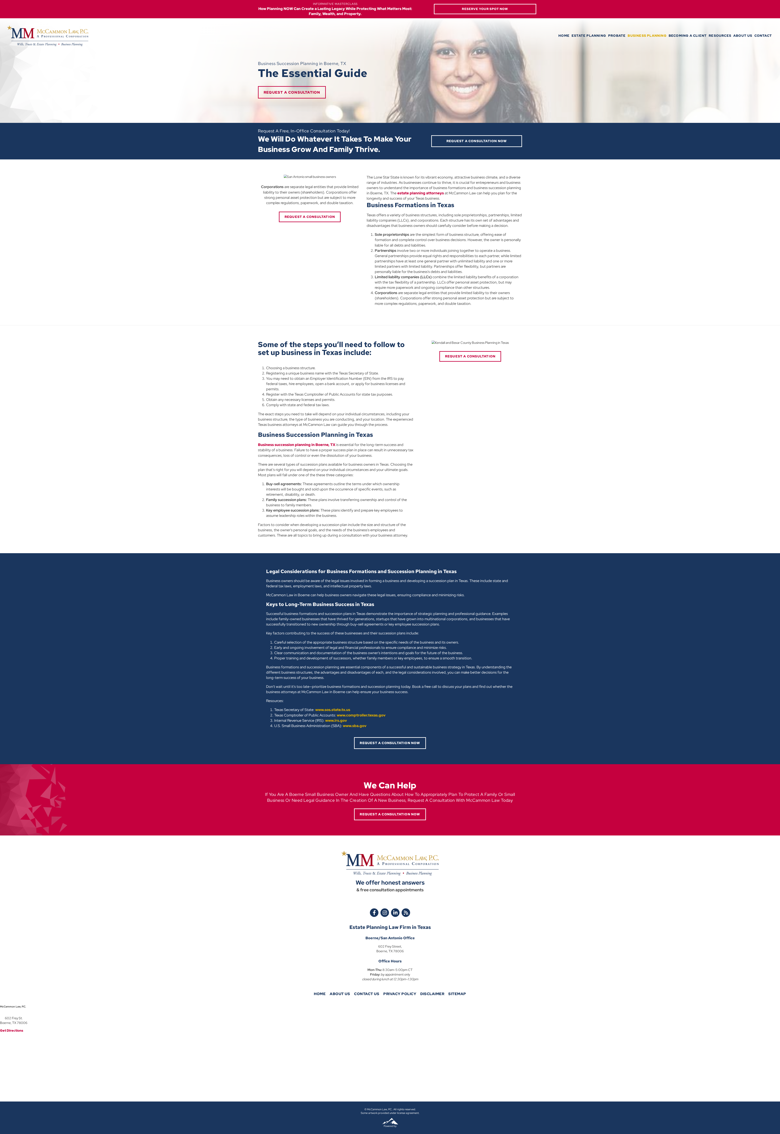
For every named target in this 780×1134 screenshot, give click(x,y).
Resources (720, 36)
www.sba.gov (354, 725)
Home (564, 36)
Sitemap (457, 993)
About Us (742, 36)
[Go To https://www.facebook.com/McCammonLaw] (374, 912)
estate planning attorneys (420, 193)
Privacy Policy (399, 993)
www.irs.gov (335, 720)
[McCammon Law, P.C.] (47, 35)
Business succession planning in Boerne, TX (296, 444)
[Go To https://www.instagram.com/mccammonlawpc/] (384, 912)
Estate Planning (589, 36)
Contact (763, 36)
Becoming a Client (688, 36)
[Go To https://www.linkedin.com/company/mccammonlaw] (395, 912)
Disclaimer (432, 993)
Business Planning (647, 36)
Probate (617, 36)
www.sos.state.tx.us (332, 709)
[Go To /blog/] (406, 912)
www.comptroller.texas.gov (361, 715)
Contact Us (366, 993)
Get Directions (11, 1030)
